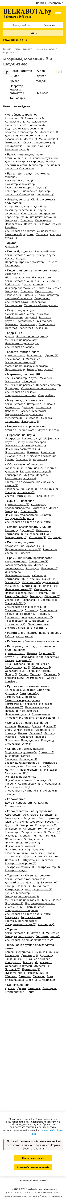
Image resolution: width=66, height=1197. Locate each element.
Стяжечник (51, 856)
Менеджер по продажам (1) (22, 900)
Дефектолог (51, 438)
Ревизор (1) (12, 191)
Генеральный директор (20, 690)
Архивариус (38, 504)
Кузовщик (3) (13, 139)
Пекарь (46, 671)
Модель (21, 258)
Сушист (24, 674)
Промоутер (12, 388)
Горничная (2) (34, 468)
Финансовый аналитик (19, 168)
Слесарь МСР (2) (15, 603)
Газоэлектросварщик (18, 565)
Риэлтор (54, 430)
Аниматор (43, 314)
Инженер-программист (20, 288)
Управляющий (14, 677)
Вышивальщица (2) (47, 952)
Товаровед (12, 917)
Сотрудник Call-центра (19, 518)
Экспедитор (12, 794)
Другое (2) (42, 187)
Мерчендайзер (51, 900)
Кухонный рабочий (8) (19, 664)
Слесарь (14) (49, 600)
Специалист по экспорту (20, 395)
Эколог (26, 743)
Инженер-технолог (37, 959)
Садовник (32, 489)
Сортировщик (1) (29, 783)
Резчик (56, 224)
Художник (11, 238)
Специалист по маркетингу (38, 388)
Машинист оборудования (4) (40, 582)
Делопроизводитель (18, 508)
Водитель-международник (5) (24, 128)
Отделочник (35, 839)
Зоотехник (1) (45, 729)
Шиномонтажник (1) (38, 146)
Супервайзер (46, 395)
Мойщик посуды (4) (17, 667)
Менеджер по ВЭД (16, 773)
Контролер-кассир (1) (38, 889)
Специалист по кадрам (19, 347)
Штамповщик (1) (15, 624)
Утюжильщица (14, 979)
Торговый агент (31, 917)
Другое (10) (12, 657)
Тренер (9, 459)
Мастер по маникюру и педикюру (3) (28, 366)
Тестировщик (13, 305)
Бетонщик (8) (48, 814)
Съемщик (25, 976)
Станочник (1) (14, 610)
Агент (8, 158)
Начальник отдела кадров (22, 343)
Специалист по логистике (21, 790)
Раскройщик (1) (38, 973)
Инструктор (12, 438)
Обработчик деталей (18, 966)
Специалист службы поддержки (25, 302)
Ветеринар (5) (36, 404)
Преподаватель (15, 452)
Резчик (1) (36, 596)
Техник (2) (11, 613)
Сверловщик (30, 600)
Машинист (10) (48, 139)
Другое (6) (28, 407)
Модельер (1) (43, 962)
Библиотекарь (14, 317)
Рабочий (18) (47, 593)
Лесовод (49, 733)
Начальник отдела (37, 707)
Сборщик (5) (52, 596)
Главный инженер (17, 821)
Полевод (40, 736)
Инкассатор (43, 530)
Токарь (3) (44, 613)
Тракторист (12, 617)
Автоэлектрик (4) (38, 121)
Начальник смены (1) (18, 589)
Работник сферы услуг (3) (21, 478)
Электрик (47, 860)
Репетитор (48, 452)
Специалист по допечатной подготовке (30, 231)
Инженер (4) (13, 828)
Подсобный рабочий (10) (21, 593)
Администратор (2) (17, 504)
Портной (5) (12, 969)
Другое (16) (27, 530)
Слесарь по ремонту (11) (39, 142)
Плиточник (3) (14, 842)
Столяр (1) (31, 610)
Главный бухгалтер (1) (19, 187)
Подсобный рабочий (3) (20, 846)
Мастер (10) (12, 582)
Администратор (15, 255)
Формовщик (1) (35, 677)
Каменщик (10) (32, 828)
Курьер (9, 893)
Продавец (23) (14, 903)
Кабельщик (39, 575)
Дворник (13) (53, 468)
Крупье (9, 258)
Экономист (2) (46, 194)
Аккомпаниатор (15, 314)
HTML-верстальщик (17, 277)
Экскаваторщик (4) (17, 149)
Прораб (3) (38, 849)
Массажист (33, 359)
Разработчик (13, 295)
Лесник (22, 733)
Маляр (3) (54, 832)
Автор (9, 206)
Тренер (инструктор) (40, 369)
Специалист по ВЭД (17, 787)
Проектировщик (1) (17, 849)
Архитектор (30, 814)
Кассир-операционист (41, 161)
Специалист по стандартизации (25, 606)
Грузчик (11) (46, 752)
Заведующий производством (40, 657)
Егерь (8, 729)
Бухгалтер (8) (26, 180)
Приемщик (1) (31, 969)
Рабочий (10, 783)
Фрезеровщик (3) (16, 620)
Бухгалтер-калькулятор (20, 184)
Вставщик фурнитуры (19, 952)
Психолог (33, 452)
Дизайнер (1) (29, 955)
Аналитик (20, 158)
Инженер (39, 284)
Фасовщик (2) (46, 924)
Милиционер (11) (16, 537)
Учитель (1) (23, 459)
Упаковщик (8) (49, 790)
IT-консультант (41, 277)
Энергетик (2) (39, 627)
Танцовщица (47, 324)
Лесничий (35, 733)
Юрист (30, 992)
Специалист (52, 165)
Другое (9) (11, 135)
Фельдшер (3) (30, 421)
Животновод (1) (24, 729)
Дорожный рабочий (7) (45, 821)
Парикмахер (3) (15, 369)
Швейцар (11, 681)
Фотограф (11, 328)
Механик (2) (12, 586)
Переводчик (43, 220)
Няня (40, 546)
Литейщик (33, 579)
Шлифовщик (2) (39, 620)
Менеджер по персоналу (21, 340)
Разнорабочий (14, 489)
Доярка (36, 726)
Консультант (24, 802)
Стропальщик (49, 610)
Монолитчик (28, 835)
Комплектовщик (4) (37, 766)
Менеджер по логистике (20, 776)
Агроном (10, 726)
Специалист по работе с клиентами (28, 522)
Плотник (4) (32, 842)
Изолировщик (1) (46, 825)
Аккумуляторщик (16, 561)
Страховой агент (15, 806)
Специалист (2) (35, 907)
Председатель (30, 740)
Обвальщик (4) (41, 667)
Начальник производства (21, 710)
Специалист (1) (51, 783)
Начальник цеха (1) (17, 714)
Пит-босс (51, 262)
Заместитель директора (20, 696)
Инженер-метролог (17, 575)
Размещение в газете (33, 1180)
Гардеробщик (14, 468)
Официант (33, 671)
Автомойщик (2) (35, 118)
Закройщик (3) (14, 959)
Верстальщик (23, 206)
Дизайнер (40, 206)
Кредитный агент (16, 165)
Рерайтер (11, 227)
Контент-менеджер (49, 288)
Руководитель (41, 714)
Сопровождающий (48, 936)
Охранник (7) (37, 537)
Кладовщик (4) (14, 766)
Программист (44, 291)
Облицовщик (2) (15, 839)
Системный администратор (41, 295)
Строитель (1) (13, 856)
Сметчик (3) (37, 853)
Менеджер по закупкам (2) (22, 896)
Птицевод (47, 740)
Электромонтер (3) (48, 867)
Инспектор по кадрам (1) (32, 336)
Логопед (25, 411)
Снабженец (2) (14, 907)
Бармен (32, 653)
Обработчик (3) (15, 671)
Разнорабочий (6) (16, 853)
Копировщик (47, 213)
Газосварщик (13, 818)
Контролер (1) (14, 889)
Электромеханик (39, 624)
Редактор (44, 224)
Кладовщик (23, 886)
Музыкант (11, 324)
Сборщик (11, 976)
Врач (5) (52, 404)
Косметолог (43, 407)
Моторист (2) (13, 142)
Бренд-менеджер (16, 378)
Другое (9, 161)
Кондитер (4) (24, 660)
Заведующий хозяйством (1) (23, 762)
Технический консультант (41, 305)
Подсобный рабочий (18, 780)
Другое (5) (11, 825)
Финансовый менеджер (20, 194)
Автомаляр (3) (14, 118)
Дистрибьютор (14, 882)
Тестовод (36, 674)
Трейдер (44, 191)
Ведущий (31, 317)
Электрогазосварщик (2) (20, 863)
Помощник (12, 740)
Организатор (28, 324)
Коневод (10, 733)
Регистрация (55, 3)
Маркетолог (12, 381)
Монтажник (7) (48, 835)
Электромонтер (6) (17, 627)
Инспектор (50, 762)
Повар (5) (11, 674)
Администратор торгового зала (25, 879)
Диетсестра (12, 407)
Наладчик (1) (51, 586)
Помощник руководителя (21, 515)
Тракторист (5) (14, 146)
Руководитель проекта (19, 717)
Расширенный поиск (15, 39)
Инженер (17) (49, 568)
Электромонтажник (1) (19, 867)
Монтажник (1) (31, 586)
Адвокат (10, 988)
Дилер (41, 255)
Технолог (42, 234)
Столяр (51, 853)
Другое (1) (51, 355)
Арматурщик (13, 814)
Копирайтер (29, 213)
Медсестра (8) (14, 418)
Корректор (12, 217)
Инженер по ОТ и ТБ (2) (20, 572)
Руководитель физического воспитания (30, 456)
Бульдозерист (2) (16, 125)
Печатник (30, 224)
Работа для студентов (19, 636)
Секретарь (46, 515)
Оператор (27, 220)
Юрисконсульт (14, 992)
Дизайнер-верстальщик (20, 210)
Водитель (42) (37, 125)
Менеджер (36, 165)
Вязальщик (12, 955)
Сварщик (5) (13, 600)
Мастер (28, 962)
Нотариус (34, 988)
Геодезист (30, 818)
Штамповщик (47, 979)
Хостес (51, 677)
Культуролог (44, 321)
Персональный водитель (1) (23, 549)
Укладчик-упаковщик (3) (20, 924)
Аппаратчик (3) (38, 561)
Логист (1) (11, 769)
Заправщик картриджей (35, 471)
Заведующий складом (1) (21, 759)
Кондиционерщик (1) (33, 135)
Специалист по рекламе (20, 392)
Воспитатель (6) (32, 438)
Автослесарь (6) (15, 121)
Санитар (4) (32, 418)
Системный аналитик (19, 298)
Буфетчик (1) (47, 653)
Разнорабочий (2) (16, 596)
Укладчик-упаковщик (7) (37, 617)
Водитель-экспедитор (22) (21, 132)
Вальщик (24, 726)
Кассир (20, 161)
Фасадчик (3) (13, 860)
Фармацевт (12, 421)
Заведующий (49, 882)
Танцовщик (12, 265)
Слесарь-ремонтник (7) (20, 492)
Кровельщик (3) (36, 832)
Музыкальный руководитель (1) (25, 445)
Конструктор (52, 828)
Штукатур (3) (31, 860)
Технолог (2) (28, 613)
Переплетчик (13, 224)
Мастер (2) (30, 139)
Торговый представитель (21, 921)
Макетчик (46, 378)
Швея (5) (31, 979)
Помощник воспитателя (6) (22, 449)
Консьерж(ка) (13, 475)
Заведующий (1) (30, 693)
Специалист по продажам (21, 910)
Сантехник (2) (49, 489)
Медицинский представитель (24, 414)
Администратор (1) (17, 933)
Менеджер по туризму (19, 936)
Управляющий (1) (47, 717)
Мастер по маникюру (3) (20, 362)
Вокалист (45, 317)
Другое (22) (41, 565)
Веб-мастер (12, 284)
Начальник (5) (14, 707)
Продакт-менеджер (48, 385)
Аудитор (10, 180)
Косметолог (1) (14, 359)
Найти (33, 33)
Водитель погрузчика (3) (21, 752)
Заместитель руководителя (22, 700)
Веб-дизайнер (50, 281)
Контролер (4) (14, 534)
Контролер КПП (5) (37, 534)
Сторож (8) (54, 537)
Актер (31, 255)
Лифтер (29, 475)
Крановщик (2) (14, 832)
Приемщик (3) (42, 780)
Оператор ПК (29, 511)
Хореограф (26, 328)
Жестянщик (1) (14, 568)
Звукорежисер (25, 321)
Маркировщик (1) (31, 769)
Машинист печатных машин (39, 217)
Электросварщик (16, 870)
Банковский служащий (43, 158)
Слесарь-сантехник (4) (19, 496)
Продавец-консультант (40, 903)
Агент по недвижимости (20, 430)
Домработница (14, 546)
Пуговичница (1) (15, 973)
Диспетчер (40, 508)
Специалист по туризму (37, 940)
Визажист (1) (35, 355)
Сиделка (46, 418)
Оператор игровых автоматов (24, 262)
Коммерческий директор (21, 703)
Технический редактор (19, 234)
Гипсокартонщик (50, 818)
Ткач (50, 976)
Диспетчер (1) (49, 132)
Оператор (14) (43, 589)
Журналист (12, 213)
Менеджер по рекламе (19, 385)
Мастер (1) (11, 736)
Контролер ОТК (15, 579)
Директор (43, 690)
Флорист (55, 234)
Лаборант (11, 411)
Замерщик (32, 568)
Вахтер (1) (11, 530)
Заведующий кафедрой (31, 442)
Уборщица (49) (45, 496)
